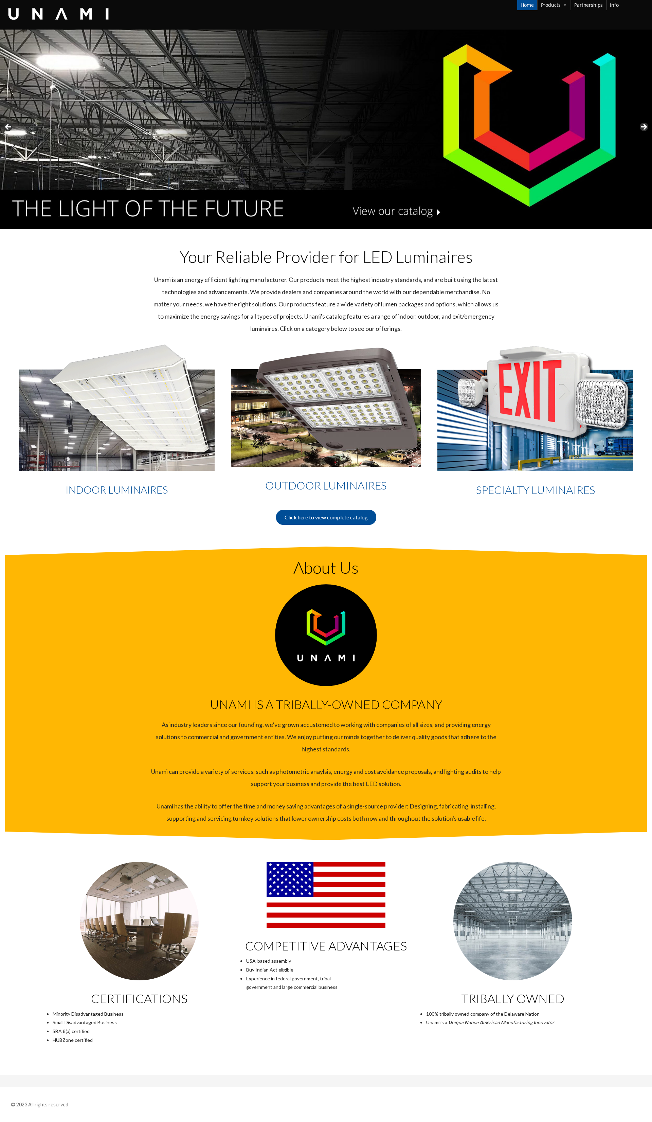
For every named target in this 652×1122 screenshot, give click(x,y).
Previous (8, 127)
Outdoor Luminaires (325, 485)
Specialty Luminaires (535, 489)
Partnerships (588, 5)
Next (643, 127)
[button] (326, 517)
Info (629, 5)
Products (551, 5)
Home (527, 5)
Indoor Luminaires (117, 489)
